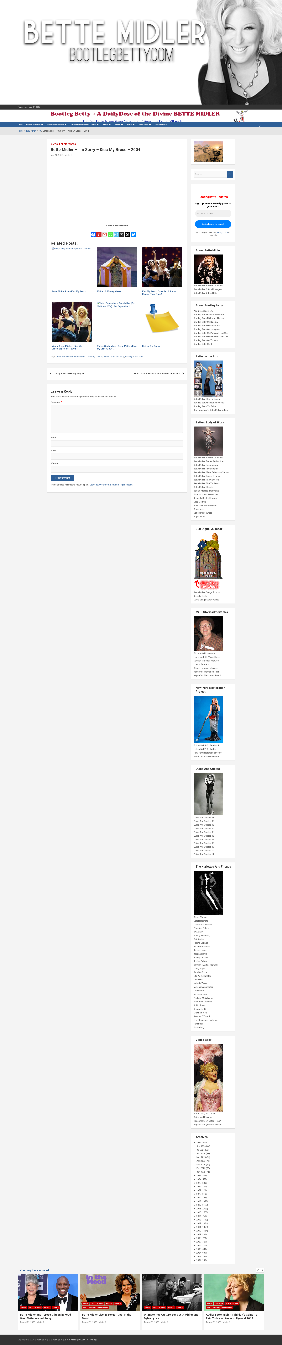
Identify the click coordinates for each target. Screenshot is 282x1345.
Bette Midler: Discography (206, 465)
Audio (23, 1304)
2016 (198, 1208)
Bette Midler (67, 356)
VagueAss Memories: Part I (207, 671)
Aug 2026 (201, 1146)
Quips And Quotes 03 (204, 824)
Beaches (157, 1304)
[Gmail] (104, 232)
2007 (198, 1241)
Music (94, 124)
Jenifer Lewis (200, 950)
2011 (198, 1227)
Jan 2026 (201, 1172)
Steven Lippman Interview (206, 668)
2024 (198, 1179)
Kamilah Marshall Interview (206, 660)
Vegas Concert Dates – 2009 (207, 1121)
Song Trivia (199, 509)
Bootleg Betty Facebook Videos (209, 402)
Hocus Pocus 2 (237, 1304)
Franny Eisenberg (202, 935)
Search (230, 174)
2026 (198, 1142)
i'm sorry (120, 356)
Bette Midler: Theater (204, 487)
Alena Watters (200, 917)
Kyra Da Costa (200, 972)
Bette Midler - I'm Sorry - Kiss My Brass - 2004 (95, 356)
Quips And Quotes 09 (204, 847)
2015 (198, 1212)
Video (141, 356)
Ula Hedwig (199, 1027)
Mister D (68, 155)
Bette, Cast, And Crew (204, 1113)
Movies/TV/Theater (33, 124)
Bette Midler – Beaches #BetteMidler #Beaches (157, 373)
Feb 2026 (201, 1168)
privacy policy (222, 232)
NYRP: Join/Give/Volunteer (206, 756)
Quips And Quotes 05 (204, 832)
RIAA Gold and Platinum (205, 505)
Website (54, 463)
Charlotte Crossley (203, 924)
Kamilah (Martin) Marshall (206, 965)
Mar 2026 (201, 1164)
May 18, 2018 (57, 155)
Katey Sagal (199, 968)
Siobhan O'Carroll (202, 1016)
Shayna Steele (200, 1012)
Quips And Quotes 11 (204, 854)
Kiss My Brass (131, 356)
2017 (198, 1205)
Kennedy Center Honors (205, 498)
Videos (105, 124)
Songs (55, 1304)
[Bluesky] (133, 232)
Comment (56, 402)
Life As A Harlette (202, 976)
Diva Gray (198, 932)
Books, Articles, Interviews (206, 490)
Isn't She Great (59, 144)
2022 (198, 1186)
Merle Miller (199, 990)
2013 (198, 1219)
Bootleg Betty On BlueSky (206, 322)
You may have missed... (35, 1270)
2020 (198, 1194)
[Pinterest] (98, 232)
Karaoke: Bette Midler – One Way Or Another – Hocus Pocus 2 (229, 1316)
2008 (198, 1238)
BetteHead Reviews (203, 1117)
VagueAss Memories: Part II (207, 675)
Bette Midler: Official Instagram (208, 289)
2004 (58, 356)
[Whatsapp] (110, 232)
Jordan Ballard (200, 961)
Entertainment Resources (206, 494)
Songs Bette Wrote (203, 513)
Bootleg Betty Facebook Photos (209, 314)
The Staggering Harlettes (206, 1020)
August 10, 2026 (213, 1322)
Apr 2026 (201, 1161)
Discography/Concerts (55, 124)
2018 (198, 1201)
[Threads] (127, 232)
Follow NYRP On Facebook (206, 745)
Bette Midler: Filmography (206, 468)
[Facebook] (93, 232)
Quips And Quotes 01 (204, 817)
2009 (198, 1234)
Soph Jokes (199, 516)
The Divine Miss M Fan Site (33, 1308)
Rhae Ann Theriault (203, 1001)
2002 (198, 1260)
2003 (198, 1256)
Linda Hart (198, 979)
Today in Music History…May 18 (69, 373)
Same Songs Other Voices (206, 599)
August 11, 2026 (151, 1322)
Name (53, 437)
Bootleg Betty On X (203, 344)
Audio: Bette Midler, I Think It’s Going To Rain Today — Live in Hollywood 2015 (169, 1316)
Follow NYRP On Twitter (205, 749)
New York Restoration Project (208, 752)
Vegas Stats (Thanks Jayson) (208, 1124)
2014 (198, 1216)
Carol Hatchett (201, 921)
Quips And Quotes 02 (204, 821)
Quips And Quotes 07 (204, 839)
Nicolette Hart (200, 994)
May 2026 (201, 1157)
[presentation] (258, 1270)
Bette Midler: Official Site (205, 293)
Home (21, 124)
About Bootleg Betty (203, 311)
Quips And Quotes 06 (204, 836)
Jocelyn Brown (201, 957)
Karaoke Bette (200, 596)
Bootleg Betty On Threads (206, 340)
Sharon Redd (200, 1009)
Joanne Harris (200, 954)
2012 (198, 1223)
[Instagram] (116, 232)
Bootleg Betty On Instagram (207, 329)
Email (53, 450)
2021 (198, 1190)
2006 (198, 1245)
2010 (198, 1230)
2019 (198, 1197)
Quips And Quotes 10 (204, 850)
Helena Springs (201, 943)
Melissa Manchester (203, 987)
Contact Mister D (161, 124)
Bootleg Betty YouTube (205, 406)
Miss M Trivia (200, 501)
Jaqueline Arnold (202, 946)
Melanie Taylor (200, 983)
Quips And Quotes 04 (204, 828)
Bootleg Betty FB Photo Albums (209, 318)
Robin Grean (199, 1005)
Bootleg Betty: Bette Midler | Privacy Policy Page (74, 1339)
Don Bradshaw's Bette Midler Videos (211, 410)
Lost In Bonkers (201, 664)
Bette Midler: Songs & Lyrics (207, 476)
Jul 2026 (201, 1150)
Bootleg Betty (41, 1339)
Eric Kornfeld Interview (204, 653)
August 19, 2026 (27, 1322)
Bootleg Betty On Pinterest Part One (211, 333)
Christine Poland (201, 928)
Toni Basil (198, 1023)
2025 (198, 1175)
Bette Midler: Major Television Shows (211, 472)
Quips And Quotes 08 (204, 843)
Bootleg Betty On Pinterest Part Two (211, 336)
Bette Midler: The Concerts (206, 479)
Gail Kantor (199, 939)
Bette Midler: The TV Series (207, 399)
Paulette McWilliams (203, 998)
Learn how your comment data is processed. (111, 484)
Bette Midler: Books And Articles (209, 461)
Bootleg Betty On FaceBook (207, 325)
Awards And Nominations (80, 124)
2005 (198, 1249)
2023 (198, 1183)
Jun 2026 (201, 1153)
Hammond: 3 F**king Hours (207, 657)
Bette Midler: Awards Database (208, 285)
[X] (121, 232)
